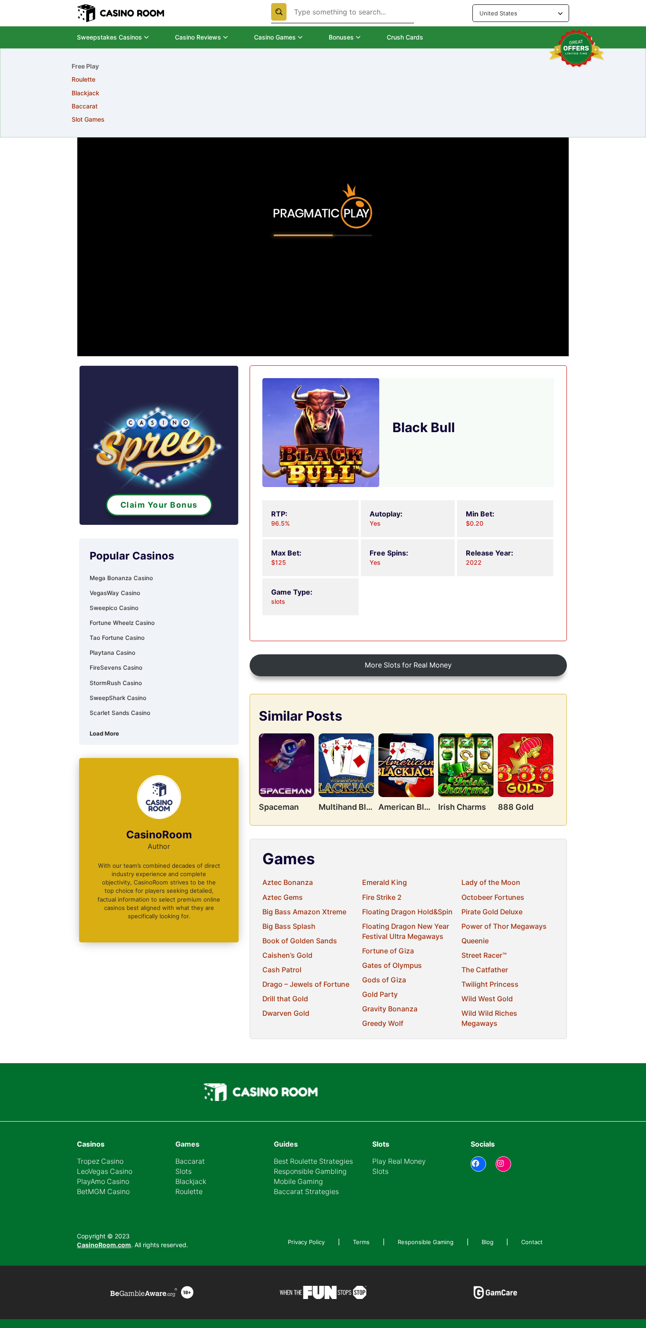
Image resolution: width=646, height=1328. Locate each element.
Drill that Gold (285, 999)
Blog (488, 1241)
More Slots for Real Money (408, 665)
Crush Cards (405, 37)
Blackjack (85, 93)
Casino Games (275, 37)
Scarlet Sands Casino (120, 712)
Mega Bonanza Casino (121, 577)
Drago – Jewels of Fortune (305, 984)
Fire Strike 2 (382, 897)
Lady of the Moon (490, 882)
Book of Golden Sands (299, 941)
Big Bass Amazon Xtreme (304, 912)
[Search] (279, 12)
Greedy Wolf (382, 1023)
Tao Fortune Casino (117, 637)
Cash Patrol (281, 970)
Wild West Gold (487, 999)
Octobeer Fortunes (492, 897)
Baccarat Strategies (306, 1191)
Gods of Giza (384, 980)
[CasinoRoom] (122, 13)
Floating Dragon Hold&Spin (407, 912)
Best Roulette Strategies (313, 1161)
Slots (183, 1171)
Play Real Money (399, 1161)
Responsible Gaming (426, 1241)
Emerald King (384, 882)
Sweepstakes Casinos (109, 37)
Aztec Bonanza (287, 882)
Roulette (83, 79)
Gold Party (380, 994)
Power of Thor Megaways (504, 926)
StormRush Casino (116, 682)
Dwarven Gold (285, 1013)
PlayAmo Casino (103, 1181)
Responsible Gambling (310, 1171)
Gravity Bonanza (389, 1009)
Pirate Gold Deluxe (492, 912)
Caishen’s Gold (287, 955)
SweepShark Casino (118, 697)
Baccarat (85, 106)
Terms (361, 1241)
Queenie (475, 941)
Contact (532, 1241)
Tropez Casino (100, 1161)
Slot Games (88, 119)
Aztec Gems (282, 897)
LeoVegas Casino (104, 1171)
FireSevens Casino (116, 667)
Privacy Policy (306, 1241)
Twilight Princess (490, 984)
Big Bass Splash (289, 926)
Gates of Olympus (392, 965)
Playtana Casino (112, 652)
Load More (104, 733)
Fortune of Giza (388, 951)
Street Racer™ (484, 955)
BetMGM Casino (103, 1191)
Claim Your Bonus (159, 504)
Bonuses (341, 37)
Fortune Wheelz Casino (122, 622)
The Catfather (484, 970)
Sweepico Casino (114, 607)
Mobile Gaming (298, 1181)
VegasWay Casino (115, 592)
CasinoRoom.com (104, 1245)
